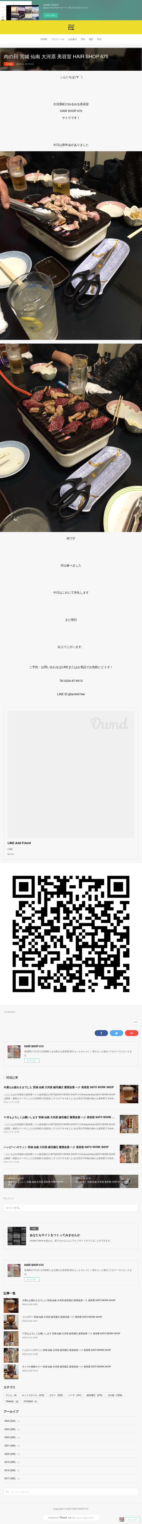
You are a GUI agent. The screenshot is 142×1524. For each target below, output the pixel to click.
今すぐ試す (50, 15)
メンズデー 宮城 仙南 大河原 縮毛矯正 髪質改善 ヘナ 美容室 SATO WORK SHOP (62, 1316)
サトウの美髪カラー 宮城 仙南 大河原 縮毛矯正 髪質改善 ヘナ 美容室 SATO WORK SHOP (66, 1366)
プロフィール (57, 39)
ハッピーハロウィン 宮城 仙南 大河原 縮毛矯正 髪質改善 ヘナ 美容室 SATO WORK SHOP (56, 1147)
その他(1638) (9, 1012)
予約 (83, 39)
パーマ (75, 1395)
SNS (99, 39)
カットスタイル (33, 1395)
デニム (11, 1395)
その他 (9, 63)
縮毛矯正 (94, 1395)
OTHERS (30, 1401)
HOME (44, 39)
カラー (56, 1395)
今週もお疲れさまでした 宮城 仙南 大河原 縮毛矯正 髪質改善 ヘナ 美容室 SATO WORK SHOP (59, 1087)
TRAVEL (12, 1401)
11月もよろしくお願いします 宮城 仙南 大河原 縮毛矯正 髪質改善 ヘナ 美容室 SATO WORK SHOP (61, 1117)
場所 (91, 39)
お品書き (72, 39)
